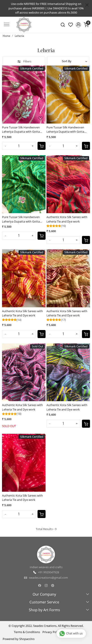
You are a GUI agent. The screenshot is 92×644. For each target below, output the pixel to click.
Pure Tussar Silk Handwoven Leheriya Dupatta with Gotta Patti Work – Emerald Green (21, 219)
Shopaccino (27, 639)
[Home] (24, 29)
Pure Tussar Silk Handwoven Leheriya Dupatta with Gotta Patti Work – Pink (21, 129)
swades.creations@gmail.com (48, 578)
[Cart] (42, 146)
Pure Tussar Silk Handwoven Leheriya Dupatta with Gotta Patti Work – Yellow (65, 129)
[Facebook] (39, 585)
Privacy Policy (51, 632)
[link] (63, 24)
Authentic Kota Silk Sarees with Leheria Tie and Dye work (66, 219)
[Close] (87, 5)
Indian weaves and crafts (46, 567)
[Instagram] (46, 585)
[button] (78, 24)
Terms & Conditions (27, 632)
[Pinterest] (52, 585)
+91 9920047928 (48, 572)
